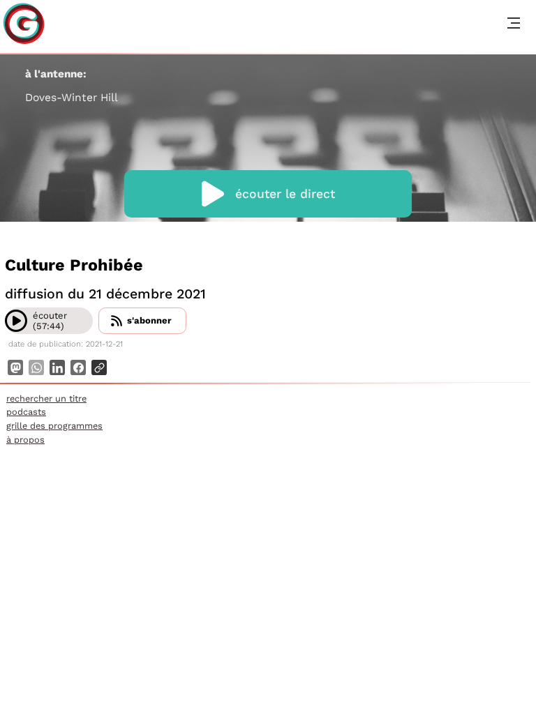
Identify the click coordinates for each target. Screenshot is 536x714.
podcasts (26, 412)
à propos (25, 439)
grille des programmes (54, 425)
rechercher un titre (46, 398)
